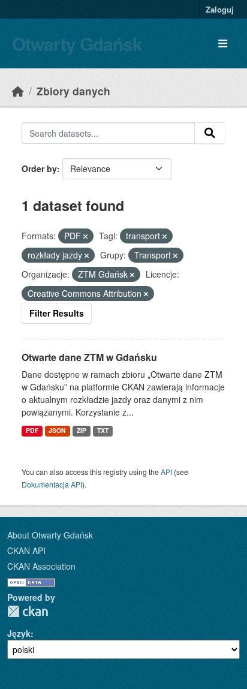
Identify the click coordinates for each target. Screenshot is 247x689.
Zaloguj (220, 9)
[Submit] (209, 133)
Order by (39, 168)
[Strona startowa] (18, 90)
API (166, 472)
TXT (103, 430)
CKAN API (26, 550)
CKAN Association (41, 566)
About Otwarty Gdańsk (50, 535)
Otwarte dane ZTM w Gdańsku (89, 357)
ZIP (81, 430)
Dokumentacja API (52, 484)
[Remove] (85, 236)
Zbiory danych (73, 90)
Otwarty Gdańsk (77, 43)
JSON (57, 430)
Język (19, 633)
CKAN (27, 611)
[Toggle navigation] (222, 43)
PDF (32, 430)
